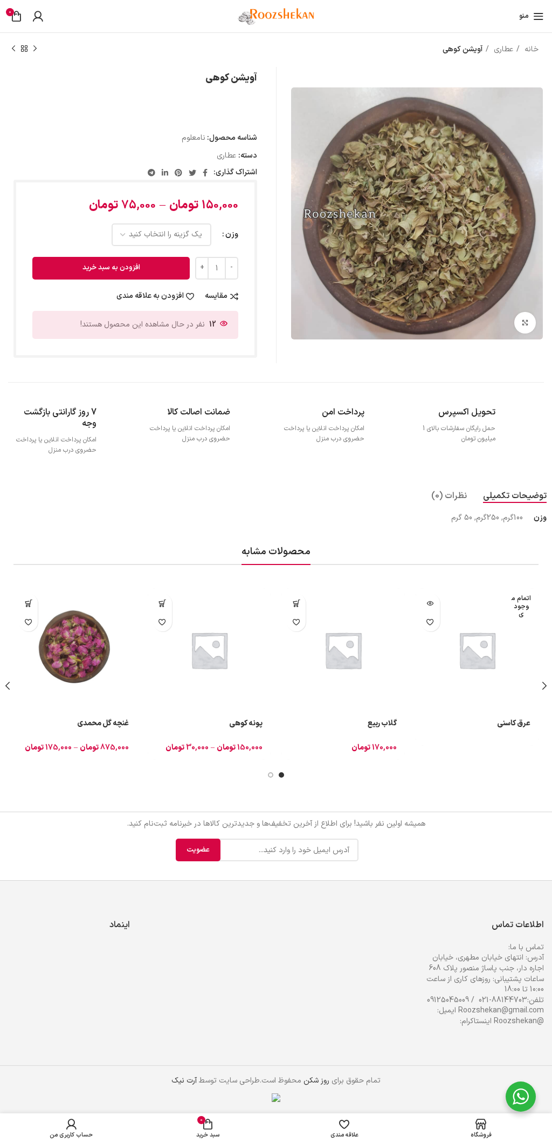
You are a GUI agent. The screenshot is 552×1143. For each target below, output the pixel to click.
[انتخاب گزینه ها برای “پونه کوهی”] (162, 603)
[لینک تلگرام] (151, 173)
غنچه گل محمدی (103, 723)
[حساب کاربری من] (38, 16)
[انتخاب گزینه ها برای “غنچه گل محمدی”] (28, 603)
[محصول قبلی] (35, 49)
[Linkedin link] (164, 173)
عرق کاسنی (513, 723)
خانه (530, 49)
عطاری (502, 49)
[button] (296, 603)
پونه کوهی (246, 723)
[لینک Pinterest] (178, 173)
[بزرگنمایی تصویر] (525, 323)
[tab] (515, 496)
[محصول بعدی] (13, 49)
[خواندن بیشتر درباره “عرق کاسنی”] (430, 603)
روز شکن (316, 1080)
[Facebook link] (205, 173)
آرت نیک (184, 1080)
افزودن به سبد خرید (111, 267)
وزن (231, 234)
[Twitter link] (192, 173)
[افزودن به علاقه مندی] (430, 622)
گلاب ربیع (382, 723)
